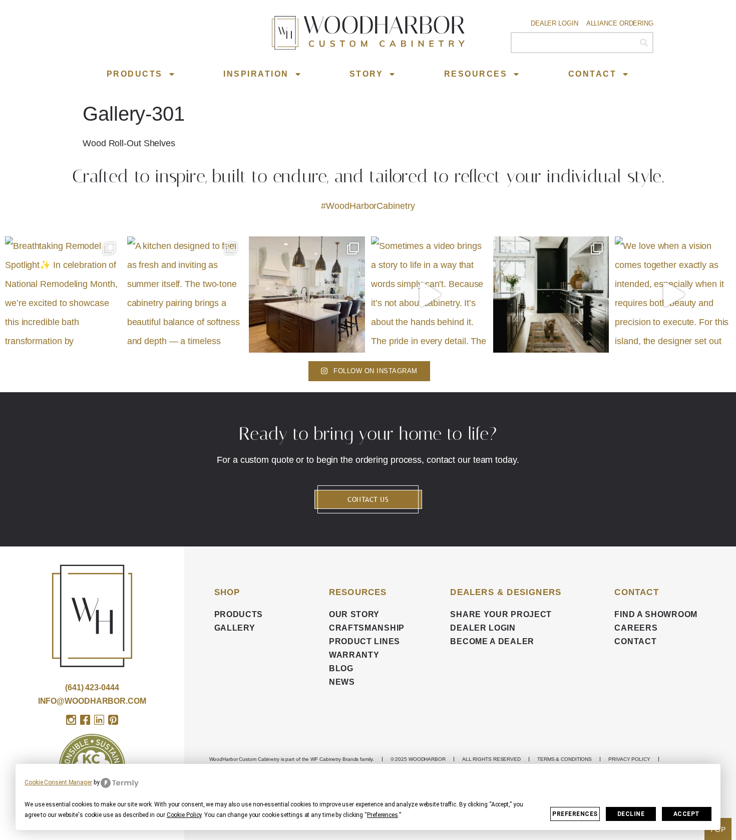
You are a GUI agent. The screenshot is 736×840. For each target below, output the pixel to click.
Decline (631, 813)
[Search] (643, 42)
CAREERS (635, 628)
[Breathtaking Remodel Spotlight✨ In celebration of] (63, 294)
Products (135, 74)
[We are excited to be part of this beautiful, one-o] (551, 294)
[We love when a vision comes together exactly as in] (673, 294)
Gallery (234, 628)
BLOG (341, 668)
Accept (686, 813)
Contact (592, 74)
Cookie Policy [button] (184, 814)
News (342, 682)
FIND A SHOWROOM (655, 614)
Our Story (354, 614)
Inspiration (256, 74)
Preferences (575, 813)
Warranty (354, 655)
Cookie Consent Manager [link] (58, 782)
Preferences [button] (382, 814)
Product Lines (364, 641)
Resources (476, 74)
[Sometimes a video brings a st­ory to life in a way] (429, 294)
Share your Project (501, 614)
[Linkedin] (99, 720)
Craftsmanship (367, 628)
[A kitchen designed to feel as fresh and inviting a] (185, 294)
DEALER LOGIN (482, 628)
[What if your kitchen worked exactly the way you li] (307, 294)
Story (366, 74)
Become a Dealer (492, 641)
